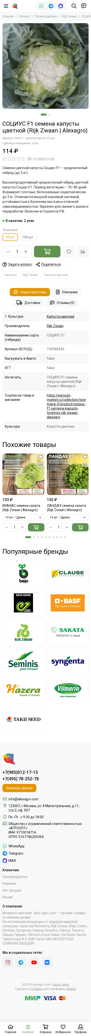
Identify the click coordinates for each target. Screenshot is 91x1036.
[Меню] (6, 6)
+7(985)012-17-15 (20, 772)
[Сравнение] (83, 251)
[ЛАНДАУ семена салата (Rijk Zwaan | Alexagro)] (68, 474)
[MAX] (61, 6)
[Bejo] (23, 574)
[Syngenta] (68, 661)
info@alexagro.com (23, 799)
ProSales (36, 989)
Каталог (24, 16)
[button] (44, 115)
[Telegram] (51, 6)
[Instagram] (7, 962)
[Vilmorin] (68, 690)
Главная (8, 16)
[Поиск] (74, 6)
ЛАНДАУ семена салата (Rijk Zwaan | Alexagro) (66, 508)
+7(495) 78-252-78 (20, 778)
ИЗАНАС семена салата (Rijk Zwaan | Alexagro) (21, 508)
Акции (7, 897)
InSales (71, 989)
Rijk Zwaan (69, 16)
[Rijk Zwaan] (23, 632)
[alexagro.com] (15, 6)
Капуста (11, 275)
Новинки (9, 883)
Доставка (32, 303)
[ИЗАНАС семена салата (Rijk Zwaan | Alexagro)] (23, 474)
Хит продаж (12, 890)
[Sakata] (68, 632)
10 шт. (10, 237)
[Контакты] (84, 6)
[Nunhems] (68, 603)
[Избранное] (68, 251)
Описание (70, 292)
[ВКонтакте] (47, 962)
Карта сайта (60, 984)
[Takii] (23, 719)
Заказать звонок (19, 788)
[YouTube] (34, 962)
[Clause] (68, 574)
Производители (46, 16)
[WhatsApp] (41, 6)
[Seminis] (23, 661)
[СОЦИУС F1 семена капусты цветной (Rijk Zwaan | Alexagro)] (45, 66)
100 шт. (28, 237)
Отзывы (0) (65, 303)
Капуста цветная (56, 275)
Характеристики (33, 292)
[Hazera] (23, 690)
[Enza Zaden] (23, 603)
